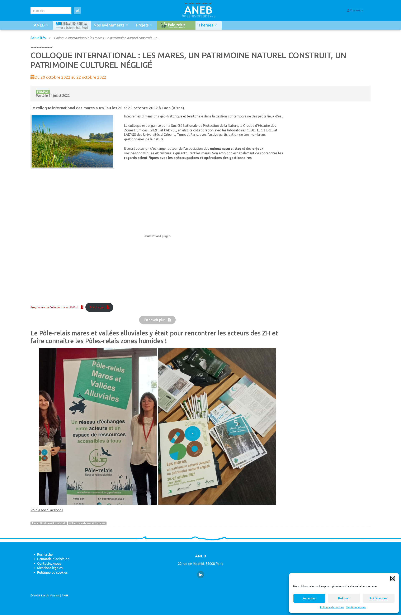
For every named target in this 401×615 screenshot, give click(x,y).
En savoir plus (154, 320)
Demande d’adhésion (53, 559)
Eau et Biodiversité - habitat (48, 523)
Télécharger (96, 307)
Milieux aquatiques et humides (87, 523)
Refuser (344, 598)
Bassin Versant (50, 595)
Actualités (38, 38)
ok (78, 11)
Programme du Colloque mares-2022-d (54, 307)
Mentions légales (356, 607)
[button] (393, 578)
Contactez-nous (49, 563)
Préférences (378, 598)
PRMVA (42, 92)
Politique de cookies (332, 607)
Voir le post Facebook (46, 510)
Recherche (45, 554)
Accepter (309, 598)
